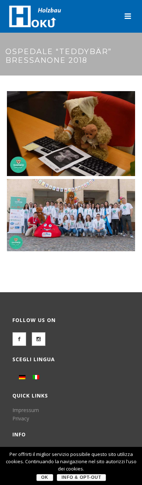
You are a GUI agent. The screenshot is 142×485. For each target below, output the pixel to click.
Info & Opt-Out (81, 477)
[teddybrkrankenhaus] (71, 215)
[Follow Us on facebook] (19, 339)
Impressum (25, 410)
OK (44, 477)
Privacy (20, 418)
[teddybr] (71, 133)
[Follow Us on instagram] (39, 339)
